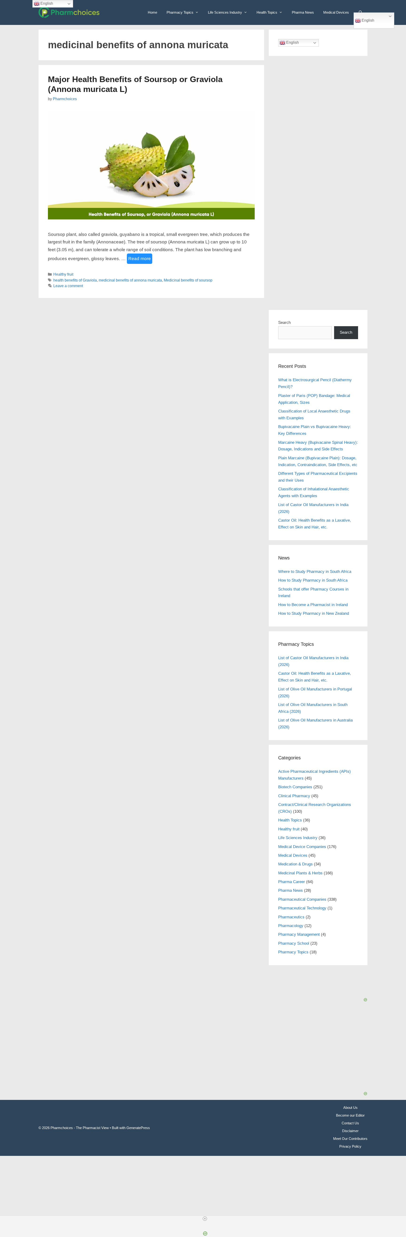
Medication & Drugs (295, 864)
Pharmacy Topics (180, 12)
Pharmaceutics (291, 917)
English (367, 20)
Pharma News (303, 12)
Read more (139, 258)
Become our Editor (350, 1115)
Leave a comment (68, 286)
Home (152, 12)
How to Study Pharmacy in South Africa (312, 580)
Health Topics (267, 12)
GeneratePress (138, 1128)
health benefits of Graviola (75, 280)
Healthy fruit (63, 274)
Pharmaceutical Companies (302, 899)
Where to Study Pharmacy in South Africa (314, 571)
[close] (205, 1219)
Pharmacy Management (299, 934)
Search (284, 322)
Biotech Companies (295, 787)
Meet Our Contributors (350, 1139)
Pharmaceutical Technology (302, 908)
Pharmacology (290, 926)
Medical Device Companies (302, 846)
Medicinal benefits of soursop (188, 280)
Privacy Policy (350, 1146)
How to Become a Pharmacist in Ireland (313, 605)
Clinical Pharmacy (294, 796)
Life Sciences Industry (225, 12)
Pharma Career (291, 882)
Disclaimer (350, 1131)
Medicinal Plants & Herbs (300, 873)
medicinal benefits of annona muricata (130, 280)
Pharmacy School (293, 943)
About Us (350, 1108)
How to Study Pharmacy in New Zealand (313, 613)
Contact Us (350, 1123)
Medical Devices (336, 12)
